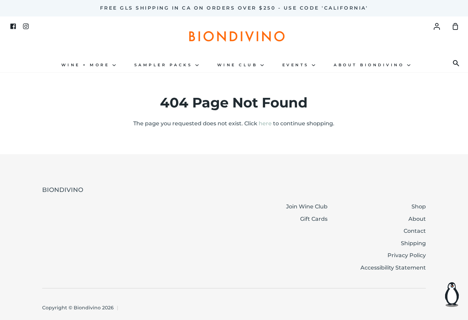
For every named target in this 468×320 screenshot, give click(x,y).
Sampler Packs (164, 65)
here (265, 123)
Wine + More (86, 65)
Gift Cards (314, 219)
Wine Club (238, 65)
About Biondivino (370, 65)
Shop (418, 206)
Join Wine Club (307, 206)
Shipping (413, 243)
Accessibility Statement (393, 267)
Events (297, 65)
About (417, 219)
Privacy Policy (406, 255)
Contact (415, 231)
